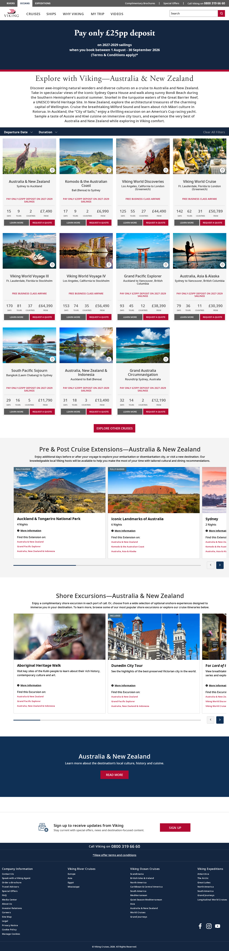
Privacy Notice (10, 925)
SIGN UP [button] (175, 828)
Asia (70, 878)
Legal (5, 920)
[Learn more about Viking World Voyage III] (29, 251)
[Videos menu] (127, 14)
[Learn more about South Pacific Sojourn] (29, 345)
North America (138, 882)
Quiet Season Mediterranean (146, 899)
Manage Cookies (11, 933)
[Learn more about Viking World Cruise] (199, 156)
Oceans (25, 3)
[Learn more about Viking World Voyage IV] (86, 251)
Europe (72, 873)
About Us (7, 903)
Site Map (7, 916)
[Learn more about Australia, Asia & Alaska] (199, 251)
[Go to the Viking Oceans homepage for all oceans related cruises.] (11, 13)
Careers (6, 912)
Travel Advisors (10, 886)
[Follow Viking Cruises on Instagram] (209, 926)
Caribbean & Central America (146, 886)
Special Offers (171, 3)
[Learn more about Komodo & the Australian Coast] (86, 156)
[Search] (221, 13)
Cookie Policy (9, 929)
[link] (33, 14)
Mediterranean (138, 895)
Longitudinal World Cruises (212, 899)
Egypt (71, 882)
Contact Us (8, 873)
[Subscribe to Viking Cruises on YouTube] (217, 926)
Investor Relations (12, 908)
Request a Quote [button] (42, 222)
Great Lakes (204, 882)
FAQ (4, 895)
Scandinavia (137, 873)
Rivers (11, 3)
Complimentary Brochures (140, 3)
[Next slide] (220, 565)
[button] (52, 170)
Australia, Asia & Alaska (123, 551)
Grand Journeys (138, 916)
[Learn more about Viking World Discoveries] (143, 156)
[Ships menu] (60, 14)
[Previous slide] (210, 565)
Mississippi (74, 886)
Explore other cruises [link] (115, 428)
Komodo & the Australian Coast (127, 546)
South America (138, 891)
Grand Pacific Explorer (29, 546)
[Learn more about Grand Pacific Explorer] (143, 251)
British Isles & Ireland (142, 878)
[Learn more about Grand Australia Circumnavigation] (143, 345)
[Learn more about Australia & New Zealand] (29, 156)
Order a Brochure (11, 882)
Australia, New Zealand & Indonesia (36, 551)
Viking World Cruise (216, 706)
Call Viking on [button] (206, 3)
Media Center (9, 899)
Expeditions (42, 3)
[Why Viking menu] (88, 14)
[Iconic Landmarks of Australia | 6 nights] (154, 490)
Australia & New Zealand (30, 541)
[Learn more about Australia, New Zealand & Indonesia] (86, 345)
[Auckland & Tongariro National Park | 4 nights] (59, 490)
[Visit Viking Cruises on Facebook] (200, 926)
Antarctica (203, 873)
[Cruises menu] (44, 14)
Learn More (16, 222)
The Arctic (203, 878)
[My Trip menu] (108, 14)
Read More (114, 775)
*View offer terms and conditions (114, 855)
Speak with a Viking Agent (16, 878)
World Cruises (137, 912)
